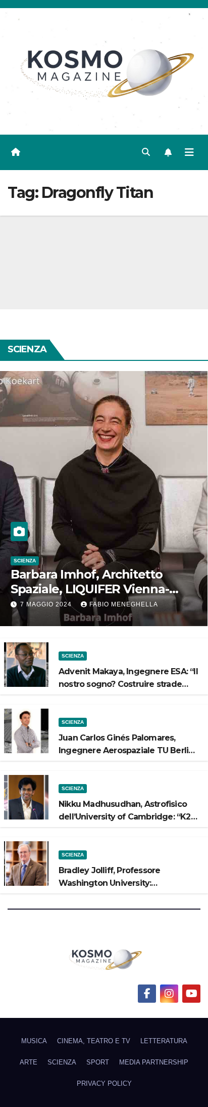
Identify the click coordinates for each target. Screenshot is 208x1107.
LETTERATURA (163, 1041)
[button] (146, 152)
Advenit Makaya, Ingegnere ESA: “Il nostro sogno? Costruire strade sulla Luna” (128, 684)
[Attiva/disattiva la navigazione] (189, 152)
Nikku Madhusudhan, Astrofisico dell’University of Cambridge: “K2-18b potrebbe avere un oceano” (126, 816)
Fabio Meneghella (123, 604)
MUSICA (34, 1041)
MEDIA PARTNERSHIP (153, 1062)
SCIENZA (25, 560)
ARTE (28, 1062)
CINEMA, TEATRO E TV (93, 1041)
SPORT (97, 1062)
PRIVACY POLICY (104, 1083)
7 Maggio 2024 (47, 604)
